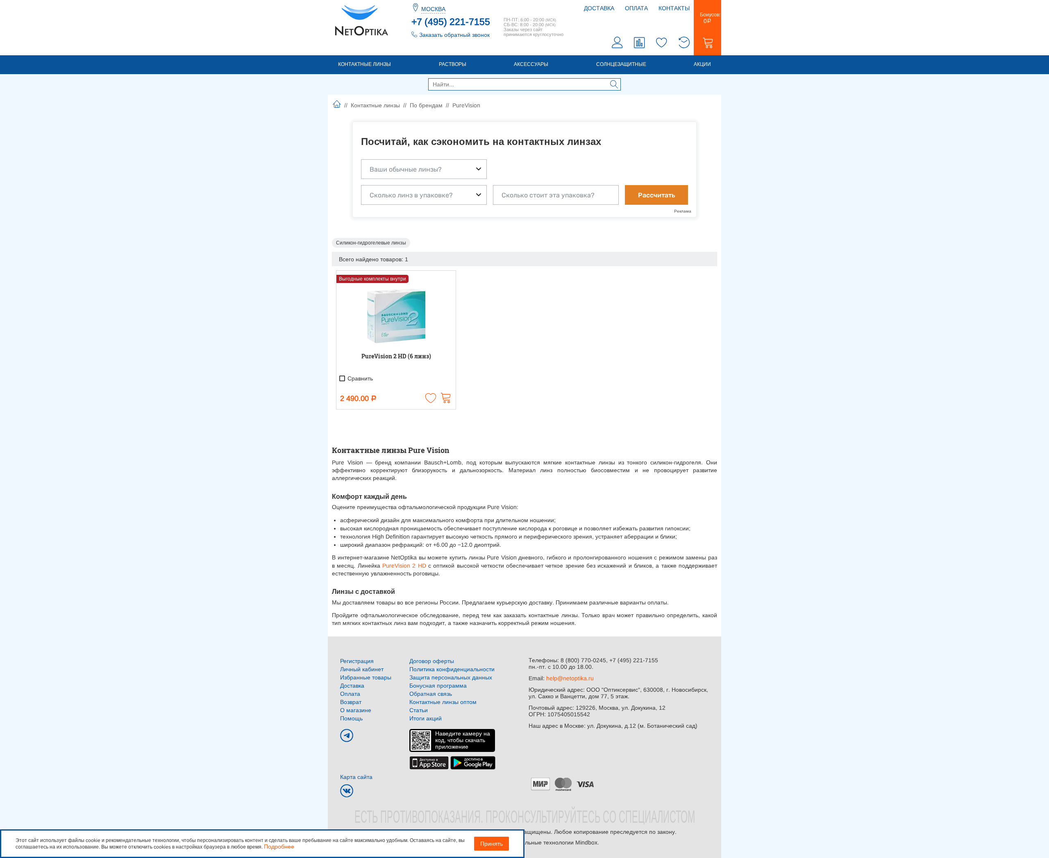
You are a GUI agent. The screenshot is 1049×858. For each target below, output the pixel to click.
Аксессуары (531, 64)
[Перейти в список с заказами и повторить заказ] (684, 43)
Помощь (351, 718)
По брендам (426, 105)
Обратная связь (430, 693)
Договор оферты (431, 661)
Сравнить (359, 378)
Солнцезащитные (621, 64)
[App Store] (429, 762)
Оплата (636, 8)
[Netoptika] (361, 19)
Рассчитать (656, 195)
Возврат (350, 702)
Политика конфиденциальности (452, 669)
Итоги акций (425, 718)
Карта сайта (356, 777)
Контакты (674, 8)
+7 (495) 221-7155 (450, 21)
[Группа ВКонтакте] (346, 790)
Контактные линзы (364, 64)
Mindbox (586, 842)
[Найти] (614, 85)
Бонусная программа (438, 685)
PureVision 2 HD (403, 565)
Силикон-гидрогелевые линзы (371, 243)
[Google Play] (472, 762)
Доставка (599, 8)
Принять (491, 843)
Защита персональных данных (450, 677)
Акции (702, 64)
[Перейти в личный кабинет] (617, 43)
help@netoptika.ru (570, 678)
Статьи (418, 710)
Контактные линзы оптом (443, 702)
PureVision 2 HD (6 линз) (396, 356)
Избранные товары (365, 677)
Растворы (452, 64)
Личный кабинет (362, 669)
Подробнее (279, 846)
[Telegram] (346, 735)
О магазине (355, 710)
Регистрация (357, 661)
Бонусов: (707, 18)
